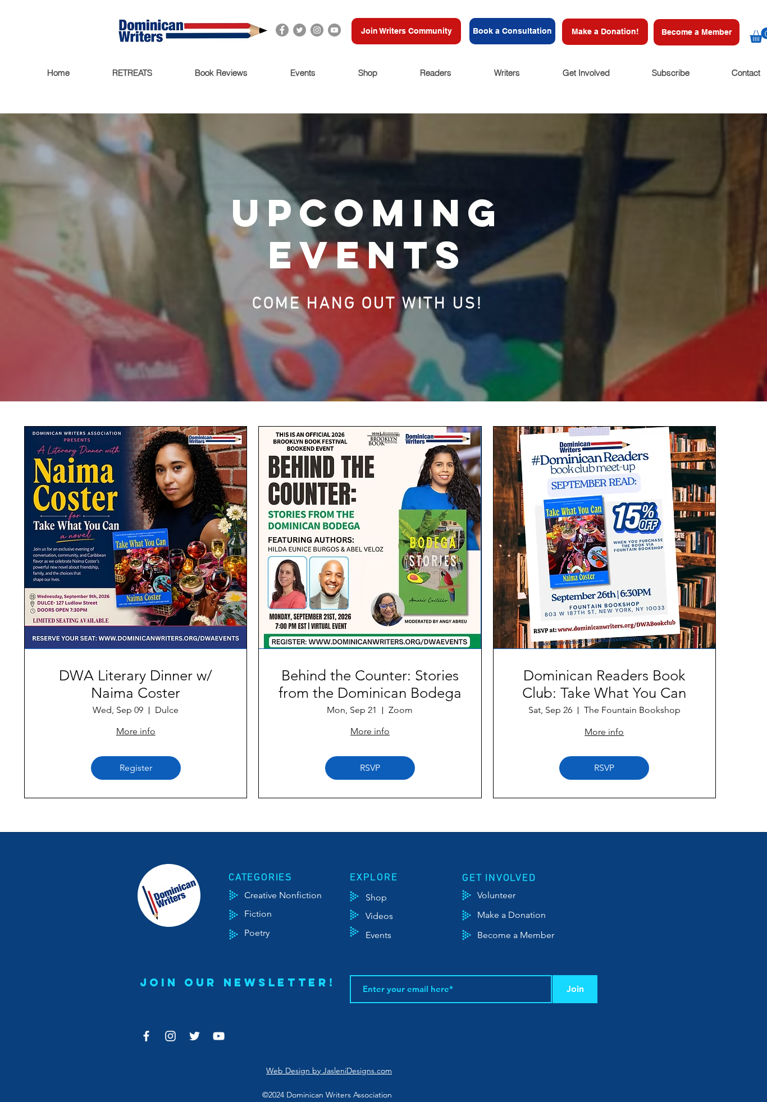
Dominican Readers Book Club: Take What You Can (604, 684)
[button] (131, 72)
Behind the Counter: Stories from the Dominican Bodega (370, 684)
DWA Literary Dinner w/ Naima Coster (135, 684)
